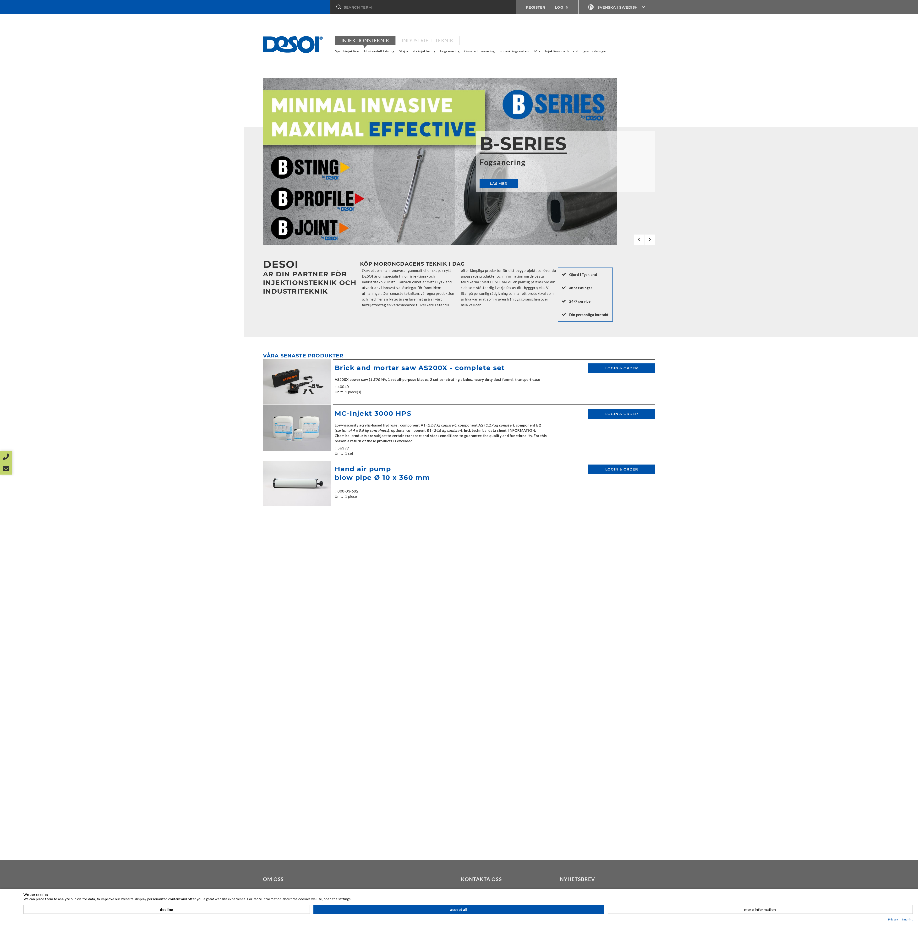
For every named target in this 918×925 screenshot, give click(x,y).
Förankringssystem (514, 51)
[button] (423, 7)
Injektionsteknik (365, 40)
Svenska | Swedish (617, 7)
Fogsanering (449, 51)
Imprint (907, 919)
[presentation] (639, 239)
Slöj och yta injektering (417, 51)
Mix (537, 51)
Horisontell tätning (379, 51)
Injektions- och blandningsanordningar (576, 51)
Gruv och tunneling (479, 51)
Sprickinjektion (347, 51)
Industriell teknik (427, 40)
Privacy (893, 919)
